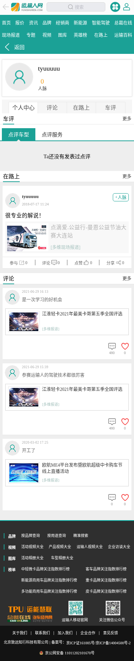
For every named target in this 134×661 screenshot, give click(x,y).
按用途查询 (56, 536)
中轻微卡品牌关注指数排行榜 (45, 569)
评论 (52, 108)
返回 (19, 47)
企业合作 (87, 633)
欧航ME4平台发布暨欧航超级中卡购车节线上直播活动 (82, 468)
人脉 (121, 197)
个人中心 (23, 108)
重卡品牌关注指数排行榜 (106, 580)
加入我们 (65, 633)
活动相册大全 (32, 558)
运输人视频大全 (90, 547)
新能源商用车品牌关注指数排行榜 (49, 580)
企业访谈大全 (119, 547)
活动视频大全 (32, 547)
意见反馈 (110, 633)
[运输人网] (27, 7)
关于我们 (19, 633)
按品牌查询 (30, 536)
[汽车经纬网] (42, 618)
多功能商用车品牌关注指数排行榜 (49, 591)
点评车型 (18, 134)
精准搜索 (80, 536)
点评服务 (52, 134)
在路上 (81, 108)
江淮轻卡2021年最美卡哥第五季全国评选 (82, 314)
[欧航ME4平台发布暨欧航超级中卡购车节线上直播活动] (24, 472)
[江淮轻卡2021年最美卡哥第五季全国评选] (24, 321)
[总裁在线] (19, 618)
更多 (126, 118)
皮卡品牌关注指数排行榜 (106, 591)
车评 (110, 108)
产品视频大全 (60, 547)
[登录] (126, 7)
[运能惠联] (30, 609)
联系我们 (42, 633)
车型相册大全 (62, 558)
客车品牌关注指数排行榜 (106, 569)
